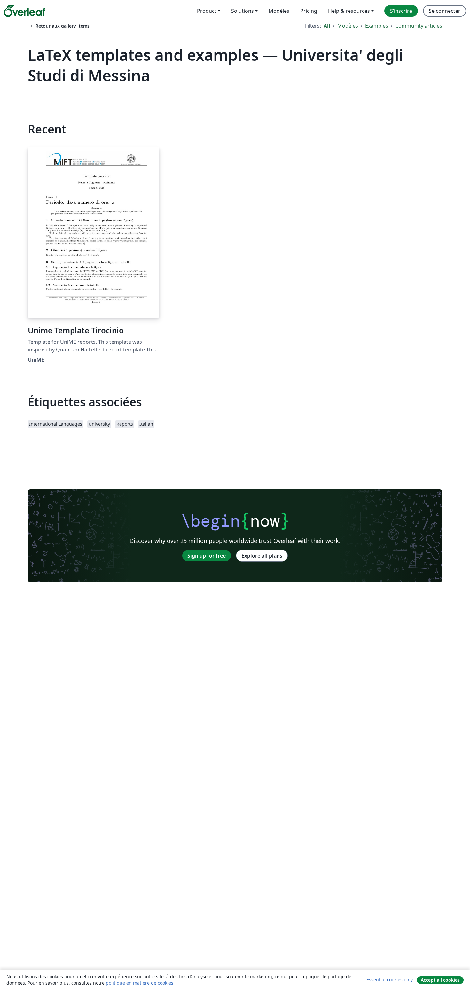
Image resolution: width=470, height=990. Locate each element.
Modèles (347, 25)
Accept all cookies (440, 980)
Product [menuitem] (206, 10)
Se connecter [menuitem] (444, 10)
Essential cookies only (389, 980)
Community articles (418, 25)
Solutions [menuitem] (242, 10)
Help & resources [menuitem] (349, 10)
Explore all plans (261, 555)
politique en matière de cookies (139, 983)
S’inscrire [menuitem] (401, 10)
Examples (376, 25)
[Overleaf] (24, 11)
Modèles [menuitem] (279, 10)
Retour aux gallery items (59, 26)
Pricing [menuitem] (308, 10)
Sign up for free (206, 555)
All (327, 25)
